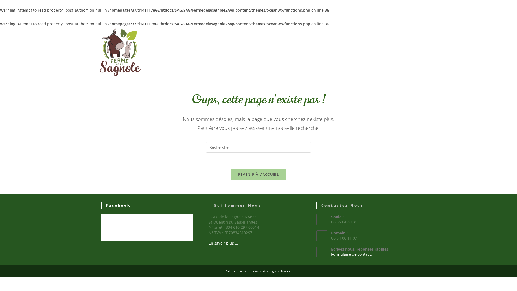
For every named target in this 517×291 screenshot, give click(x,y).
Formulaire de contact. (351, 254)
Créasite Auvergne (264, 271)
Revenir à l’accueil (258, 174)
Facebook (118, 205)
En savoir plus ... (223, 243)
